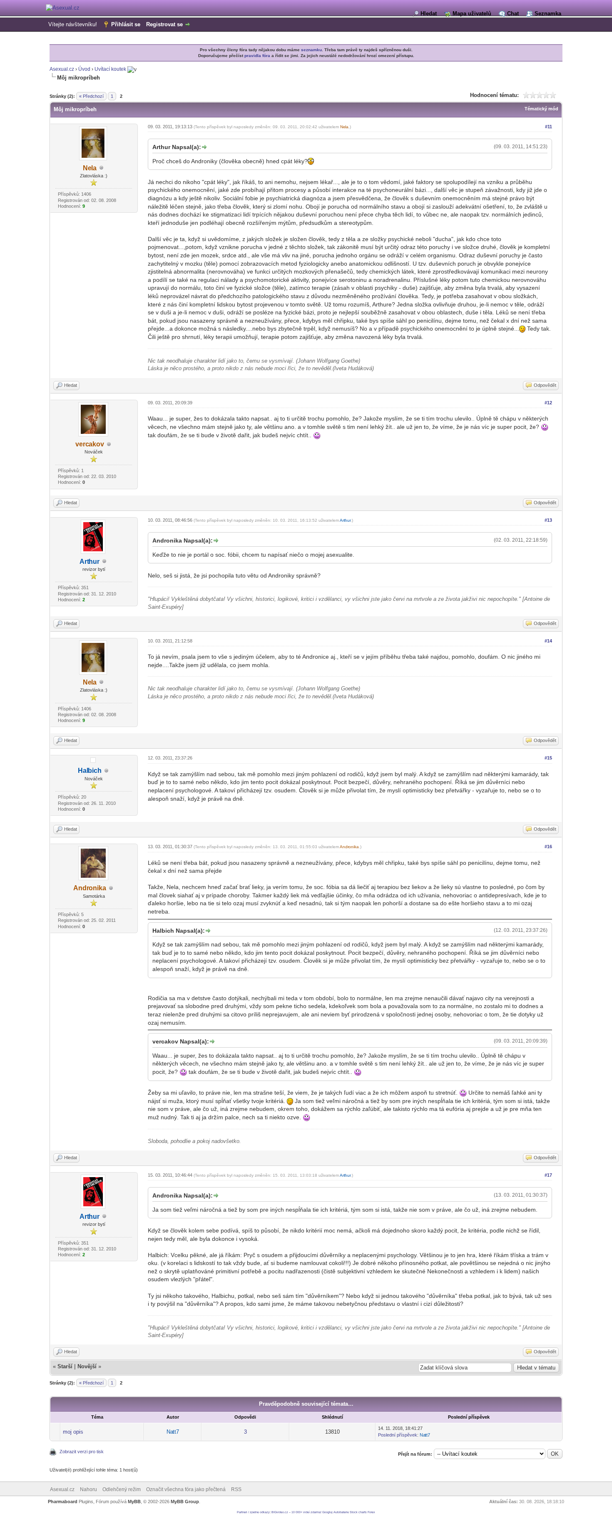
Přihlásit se (125, 24)
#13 (548, 520)
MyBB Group (185, 1501)
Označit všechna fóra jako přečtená (186, 1489)
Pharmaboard (62, 1501)
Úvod (84, 69)
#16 (548, 846)
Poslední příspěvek (397, 1434)
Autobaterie (341, 1512)
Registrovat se (164, 24)
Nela (90, 168)
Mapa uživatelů (472, 13)
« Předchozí (91, 96)
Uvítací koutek (110, 69)
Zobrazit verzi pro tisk (82, 1451)
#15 (548, 757)
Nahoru (88, 1489)
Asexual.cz (62, 69)
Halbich (90, 770)
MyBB (134, 1501)
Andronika (89, 887)
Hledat (428, 13)
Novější (87, 1366)
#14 (548, 640)
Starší (64, 1366)
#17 (548, 1175)
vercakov (89, 444)
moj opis (73, 1432)
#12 (548, 402)
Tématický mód (541, 108)
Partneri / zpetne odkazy (253, 1512)
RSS (236, 1489)
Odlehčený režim (121, 1489)
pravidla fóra (257, 55)
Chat (513, 13)
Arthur (90, 561)
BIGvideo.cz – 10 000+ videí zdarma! (296, 1512)
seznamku (311, 49)
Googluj (327, 1512)
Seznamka (548, 13)
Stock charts (358, 1512)
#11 (548, 126)
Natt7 (173, 1432)
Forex (371, 1512)
